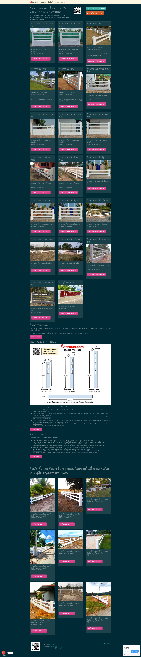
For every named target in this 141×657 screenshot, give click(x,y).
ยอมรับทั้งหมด (134, 651)
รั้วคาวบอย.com (65, 648)
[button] (77, 10)
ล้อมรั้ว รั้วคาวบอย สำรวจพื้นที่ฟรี (42, 2)
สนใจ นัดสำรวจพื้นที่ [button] (39, 524)
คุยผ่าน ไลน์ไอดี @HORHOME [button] (96, 8)
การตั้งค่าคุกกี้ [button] (126, 651)
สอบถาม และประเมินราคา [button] (41, 59)
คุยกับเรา (57, 2)
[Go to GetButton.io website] (3, 655)
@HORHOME (51, 644)
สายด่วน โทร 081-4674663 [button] (95, 13)
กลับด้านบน (106, 643)
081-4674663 (53, 646)
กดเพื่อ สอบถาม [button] (36, 337)
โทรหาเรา (63, 2)
